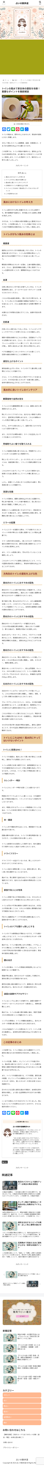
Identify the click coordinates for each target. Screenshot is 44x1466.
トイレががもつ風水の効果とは (16, 180)
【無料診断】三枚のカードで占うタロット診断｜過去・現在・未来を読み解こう (21, 1435)
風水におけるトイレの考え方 (15, 177)
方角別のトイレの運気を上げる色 (17, 185)
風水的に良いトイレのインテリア (17, 182)
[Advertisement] (22, 57)
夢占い (6, 1406)
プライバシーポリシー (11, 1447)
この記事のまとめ (12, 194)
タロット (7, 1395)
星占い (6, 1411)
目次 (19, 173)
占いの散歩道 (22, 3)
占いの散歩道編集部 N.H (21, 1126)
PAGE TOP (41, 1420)
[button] (40, 755)
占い (5, 1400)
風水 (5, 1162)
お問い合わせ (8, 1442)
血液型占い (8, 1417)
